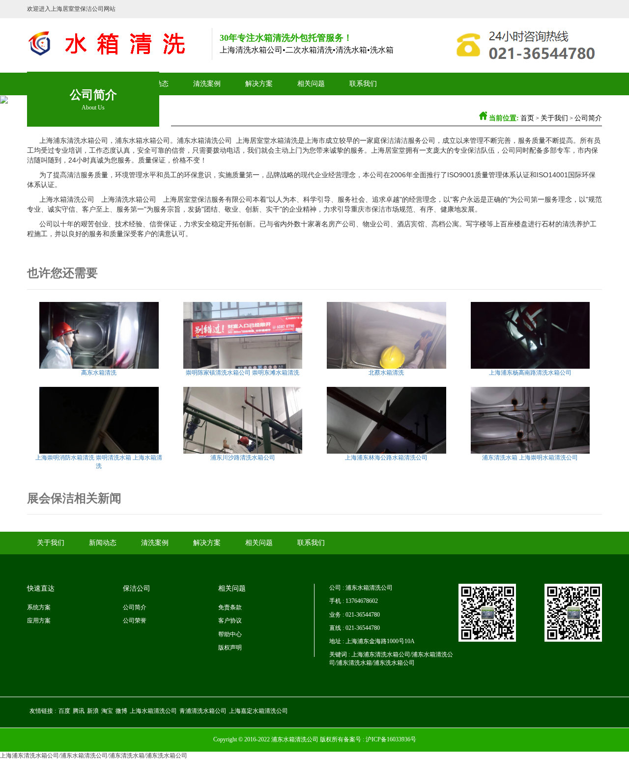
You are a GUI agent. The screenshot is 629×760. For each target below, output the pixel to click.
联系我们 (363, 83)
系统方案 (39, 607)
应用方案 (39, 620)
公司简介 (588, 118)
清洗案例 (207, 83)
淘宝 (107, 710)
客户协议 (230, 620)
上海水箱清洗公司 (153, 710)
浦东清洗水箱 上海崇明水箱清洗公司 (530, 457)
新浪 (93, 710)
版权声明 (230, 647)
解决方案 (259, 83)
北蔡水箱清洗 (386, 372)
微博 (121, 710)
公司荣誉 (134, 620)
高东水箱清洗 (98, 372)
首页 (527, 118)
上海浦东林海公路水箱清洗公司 (386, 457)
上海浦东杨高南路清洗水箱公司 (530, 372)
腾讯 (79, 710)
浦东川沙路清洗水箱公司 (242, 457)
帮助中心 (230, 634)
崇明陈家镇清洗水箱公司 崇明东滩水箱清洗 (242, 372)
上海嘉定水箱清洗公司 (258, 710)
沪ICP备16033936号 (391, 739)
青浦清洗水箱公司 (203, 710)
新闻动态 (102, 542)
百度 (64, 710)
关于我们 (554, 118)
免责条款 (230, 607)
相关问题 (311, 83)
